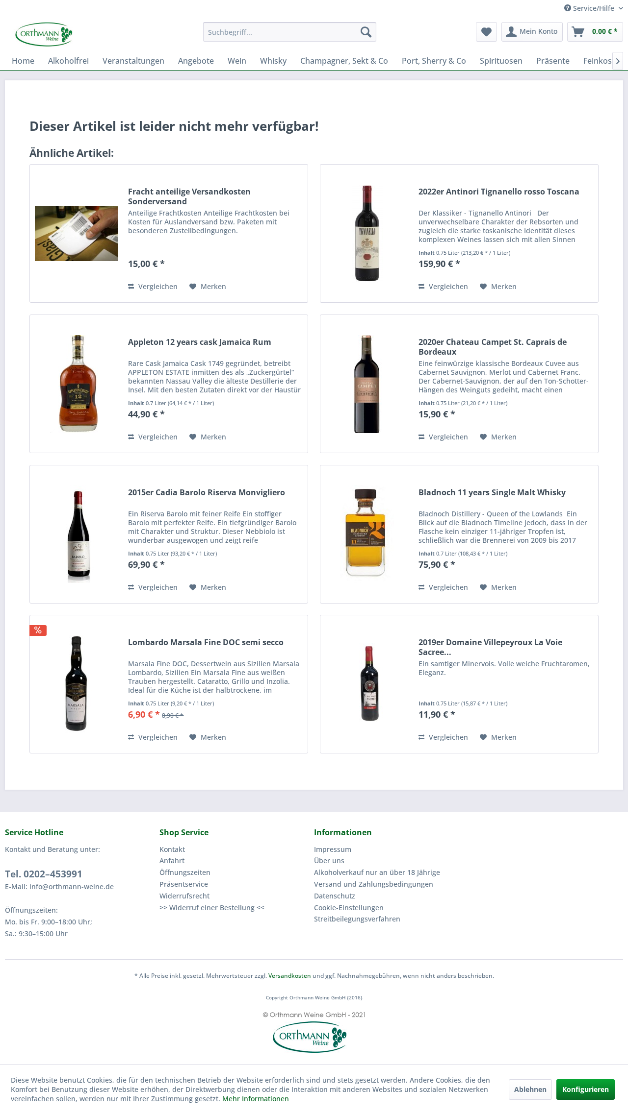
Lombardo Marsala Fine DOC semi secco (206, 642)
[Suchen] (366, 32)
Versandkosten (289, 975)
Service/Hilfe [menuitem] (593, 8)
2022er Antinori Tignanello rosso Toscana (499, 192)
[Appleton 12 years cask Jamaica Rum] (76, 384)
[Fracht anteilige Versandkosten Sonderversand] (76, 233)
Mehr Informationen (255, 1098)
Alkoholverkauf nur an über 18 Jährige (377, 872)
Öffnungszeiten (184, 872)
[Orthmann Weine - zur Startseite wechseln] (81, 34)
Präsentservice (183, 884)
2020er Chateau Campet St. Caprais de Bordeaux (493, 347)
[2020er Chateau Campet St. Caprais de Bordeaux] (367, 384)
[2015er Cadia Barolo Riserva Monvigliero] (76, 534)
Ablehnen (530, 1089)
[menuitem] (289, 32)
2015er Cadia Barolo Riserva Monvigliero (206, 492)
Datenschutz (334, 895)
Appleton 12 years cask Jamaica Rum (199, 342)
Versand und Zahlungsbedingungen (373, 884)
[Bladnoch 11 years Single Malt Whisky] (367, 534)
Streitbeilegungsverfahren (357, 918)
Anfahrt (171, 860)
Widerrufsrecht (184, 895)
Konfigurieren (585, 1089)
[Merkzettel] (486, 32)
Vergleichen (157, 286)
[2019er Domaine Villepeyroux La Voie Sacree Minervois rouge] (367, 684)
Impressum (332, 849)
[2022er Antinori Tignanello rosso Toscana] (367, 233)
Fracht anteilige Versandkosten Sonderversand (189, 196)
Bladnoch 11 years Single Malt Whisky (492, 492)
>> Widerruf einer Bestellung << (211, 907)
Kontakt (172, 849)
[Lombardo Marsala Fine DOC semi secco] (76, 684)
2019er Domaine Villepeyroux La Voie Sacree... (490, 647)
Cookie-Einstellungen (349, 907)
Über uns (329, 860)
